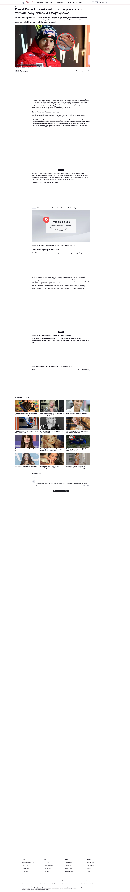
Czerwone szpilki (68, 865)
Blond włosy (24, 866)
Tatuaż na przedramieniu (69, 871)
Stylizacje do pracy (47, 868)
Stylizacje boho (46, 871)
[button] (96, 2)
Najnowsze (40, 2)
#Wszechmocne (60, 2)
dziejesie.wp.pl (67, 366)
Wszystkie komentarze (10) (60, 491)
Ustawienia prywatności (85, 880)
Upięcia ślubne (89, 866)
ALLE (19, 70)
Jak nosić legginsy (47, 866)
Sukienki (88, 871)
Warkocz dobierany (90, 865)
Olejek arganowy (25, 865)
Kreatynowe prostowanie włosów (28, 862)
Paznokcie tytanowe (90, 862)
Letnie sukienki (46, 863)
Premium (69, 2)
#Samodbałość (52, 338)
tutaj (47, 889)
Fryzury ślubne (46, 862)
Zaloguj (102, 2)
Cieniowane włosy (68, 862)
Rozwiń (60, 169)
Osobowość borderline (91, 863)
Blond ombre (24, 863)
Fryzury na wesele (90, 860)
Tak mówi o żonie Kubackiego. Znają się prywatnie (56, 335)
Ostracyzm (89, 868)
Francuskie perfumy (25, 860)
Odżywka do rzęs (68, 860)
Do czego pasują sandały (48, 865)
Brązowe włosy (68, 866)
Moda (74, 2)
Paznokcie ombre (25, 868)
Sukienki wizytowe (47, 869)
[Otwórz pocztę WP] (93, 2)
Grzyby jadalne (89, 869)
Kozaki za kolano (47, 860)
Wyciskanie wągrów (69, 868)
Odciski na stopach (25, 871)
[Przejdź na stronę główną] (23, 3)
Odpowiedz (38, 485)
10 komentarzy (79, 71)
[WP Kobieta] (31, 2)
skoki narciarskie (78, 120)
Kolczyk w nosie (68, 869)
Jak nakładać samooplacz (27, 869)
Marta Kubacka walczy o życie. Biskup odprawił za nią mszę (59, 245)
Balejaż (66, 863)
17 (84, 485)
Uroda (80, 2)
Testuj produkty (49, 2)
